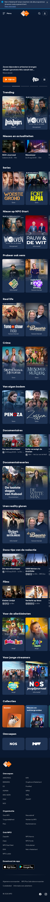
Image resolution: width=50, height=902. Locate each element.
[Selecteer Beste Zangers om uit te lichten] (16, 85)
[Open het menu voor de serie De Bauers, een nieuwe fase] (45, 305)
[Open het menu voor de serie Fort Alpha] (45, 173)
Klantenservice (31, 824)
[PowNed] (36, 744)
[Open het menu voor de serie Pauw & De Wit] (45, 217)
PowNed (29, 786)
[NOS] (13, 744)
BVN (4, 849)
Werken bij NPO (31, 819)
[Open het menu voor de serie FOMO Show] (22, 305)
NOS (4, 803)
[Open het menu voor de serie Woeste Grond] (22, 173)
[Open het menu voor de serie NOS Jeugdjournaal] (45, 663)
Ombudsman (30, 845)
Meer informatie (10, 6)
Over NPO (6, 815)
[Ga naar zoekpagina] (39, 13)
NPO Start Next (8, 845)
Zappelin (6, 836)
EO (4, 786)
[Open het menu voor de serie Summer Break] (22, 663)
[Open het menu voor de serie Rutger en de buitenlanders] (22, 512)
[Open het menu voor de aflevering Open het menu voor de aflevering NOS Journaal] (22, 142)
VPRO (28, 791)
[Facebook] (40, 894)
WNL (27, 795)
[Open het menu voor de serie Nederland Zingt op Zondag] (45, 261)
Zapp (5, 841)
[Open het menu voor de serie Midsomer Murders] (45, 349)
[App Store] (10, 867)
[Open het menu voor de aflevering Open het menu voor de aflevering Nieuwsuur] (45, 142)
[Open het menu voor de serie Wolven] (45, 98)
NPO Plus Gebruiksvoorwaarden (33, 881)
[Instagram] (45, 894)
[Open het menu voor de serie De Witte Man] (45, 468)
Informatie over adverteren (22, 886)
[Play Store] (26, 867)
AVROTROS (7, 778)
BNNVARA (6, 782)
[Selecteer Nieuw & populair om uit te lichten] (43, 85)
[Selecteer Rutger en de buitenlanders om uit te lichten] (25, 85)
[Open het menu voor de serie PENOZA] (22, 392)
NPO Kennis (30, 836)
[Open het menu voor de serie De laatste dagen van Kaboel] (22, 468)
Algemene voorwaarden (11, 881)
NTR (27, 778)
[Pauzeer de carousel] (44, 79)
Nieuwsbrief (30, 815)
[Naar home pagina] (25, 13)
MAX (4, 799)
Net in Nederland (31, 849)
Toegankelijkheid (8, 819)
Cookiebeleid (7, 886)
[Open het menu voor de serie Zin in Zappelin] (45, 620)
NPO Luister (7, 854)
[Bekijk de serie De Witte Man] (36, 483)
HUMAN (5, 791)
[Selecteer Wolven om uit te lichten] (7, 85)
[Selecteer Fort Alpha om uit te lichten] (34, 85)
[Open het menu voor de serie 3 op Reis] (22, 261)
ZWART (28, 799)
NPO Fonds (29, 841)
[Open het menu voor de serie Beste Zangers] (22, 98)
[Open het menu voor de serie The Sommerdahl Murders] (22, 349)
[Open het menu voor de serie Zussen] (45, 392)
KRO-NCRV (7, 795)
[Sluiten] (47, 2)
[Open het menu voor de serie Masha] (22, 620)
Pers (4, 824)
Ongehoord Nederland (34, 782)
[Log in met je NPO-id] (45, 13)
